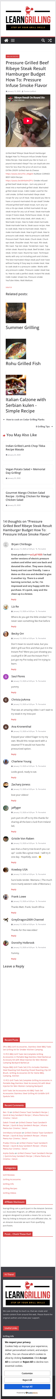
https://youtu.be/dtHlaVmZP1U (19, 180)
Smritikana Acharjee (12, 1132)
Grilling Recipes (12, 56)
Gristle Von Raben (22, 838)
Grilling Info (8, 1184)
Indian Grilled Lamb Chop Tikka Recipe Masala (25, 447)
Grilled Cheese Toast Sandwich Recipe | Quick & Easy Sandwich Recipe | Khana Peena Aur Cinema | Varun (26, 1115)
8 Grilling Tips (43, 426)
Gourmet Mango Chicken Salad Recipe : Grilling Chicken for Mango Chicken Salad (28, 496)
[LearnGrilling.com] (6, 40)
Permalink (42, 549)
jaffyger (16, 807)
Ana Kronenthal (21, 726)
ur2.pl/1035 (36, 554)
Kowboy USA (19, 869)
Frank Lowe (18, 896)
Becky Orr (17, 633)
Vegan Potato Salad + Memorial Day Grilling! (25, 471)
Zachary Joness (20, 784)
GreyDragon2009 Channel (27, 919)
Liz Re (15, 606)
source (9, 287)
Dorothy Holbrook (22, 942)
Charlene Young (21, 761)
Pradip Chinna (9, 1143)
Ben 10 (6, 1112)
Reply (13, 599)
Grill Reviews (9, 1175)
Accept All (27, 1386)
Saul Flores (18, 676)
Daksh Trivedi (9, 1122)
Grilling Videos (9, 1193)
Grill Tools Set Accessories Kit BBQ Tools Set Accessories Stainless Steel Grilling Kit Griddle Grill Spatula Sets (26, 1093)
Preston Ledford (30, 91)
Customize (27, 1373)
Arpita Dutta (8, 1153)
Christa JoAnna (20, 699)
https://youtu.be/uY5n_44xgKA (19, 173)
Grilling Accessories (12, 1179)
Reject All (27, 1380)
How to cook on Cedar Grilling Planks (25, 419)
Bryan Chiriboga (21, 544)
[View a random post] (49, 40)
